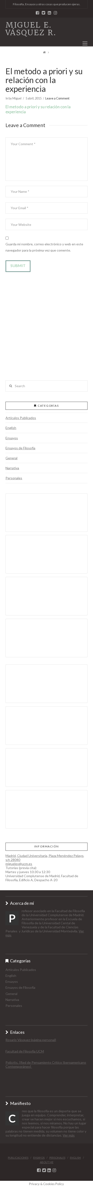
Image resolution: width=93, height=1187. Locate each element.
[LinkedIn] (49, 13)
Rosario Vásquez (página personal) (30, 1040)
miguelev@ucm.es (18, 864)
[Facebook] (37, 13)
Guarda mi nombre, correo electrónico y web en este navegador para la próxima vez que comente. (44, 247)
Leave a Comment (57, 98)
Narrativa (12, 468)
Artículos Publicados (20, 418)
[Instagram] (55, 13)
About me (46, 1162)
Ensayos (11, 438)
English (10, 428)
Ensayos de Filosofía (20, 448)
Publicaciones (18, 1157)
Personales (13, 478)
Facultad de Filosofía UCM (24, 1051)
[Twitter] (43, 13)
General (11, 458)
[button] (46, 329)
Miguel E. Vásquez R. (30, 28)
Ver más (69, 1135)
